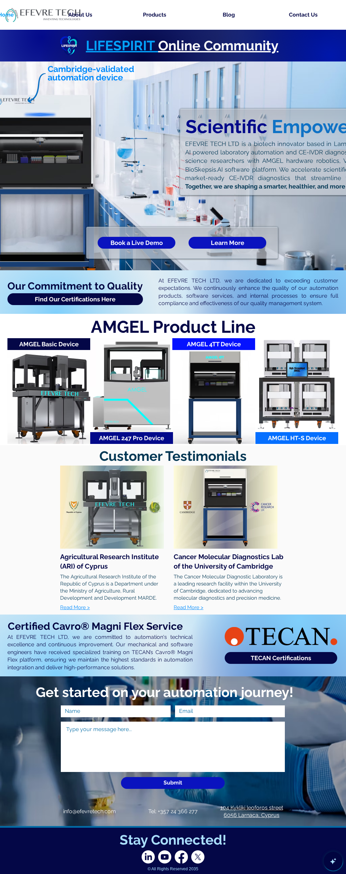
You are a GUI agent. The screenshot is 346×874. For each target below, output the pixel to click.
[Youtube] (164, 857)
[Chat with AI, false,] (333, 861)
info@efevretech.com (89, 811)
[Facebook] (181, 857)
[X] (197, 857)
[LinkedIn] (148, 857)
